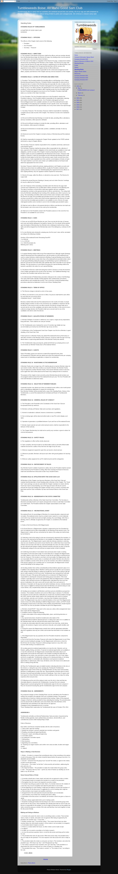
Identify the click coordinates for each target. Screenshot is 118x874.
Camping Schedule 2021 (81, 75)
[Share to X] (28, 853)
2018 (78, 107)
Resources (77, 73)
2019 (78, 105)
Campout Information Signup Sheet (84, 57)
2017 (78, 109)
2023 (78, 86)
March (80, 93)
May (79, 88)
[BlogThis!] (26, 853)
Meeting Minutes (79, 63)
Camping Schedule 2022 (81, 59)
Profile (76, 65)
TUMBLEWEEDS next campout (86, 90)
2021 (78, 100)
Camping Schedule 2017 (81, 79)
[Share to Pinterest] (31, 853)
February (80, 95)
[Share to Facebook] (30, 853)
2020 (78, 102)
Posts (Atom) (31, 863)
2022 (78, 98)
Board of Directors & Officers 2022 (84, 61)
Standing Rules (79, 69)
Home (45, 859)
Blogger (69, 869)
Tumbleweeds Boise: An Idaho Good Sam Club (50, 8)
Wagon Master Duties (80, 71)
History (76, 67)
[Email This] (25, 853)
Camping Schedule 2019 (81, 77)
